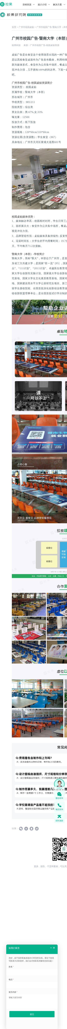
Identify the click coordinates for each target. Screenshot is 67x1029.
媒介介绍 (42, 4)
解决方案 (57, 4)
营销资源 (27, 4)
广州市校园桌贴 (26, 27)
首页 (14, 27)
